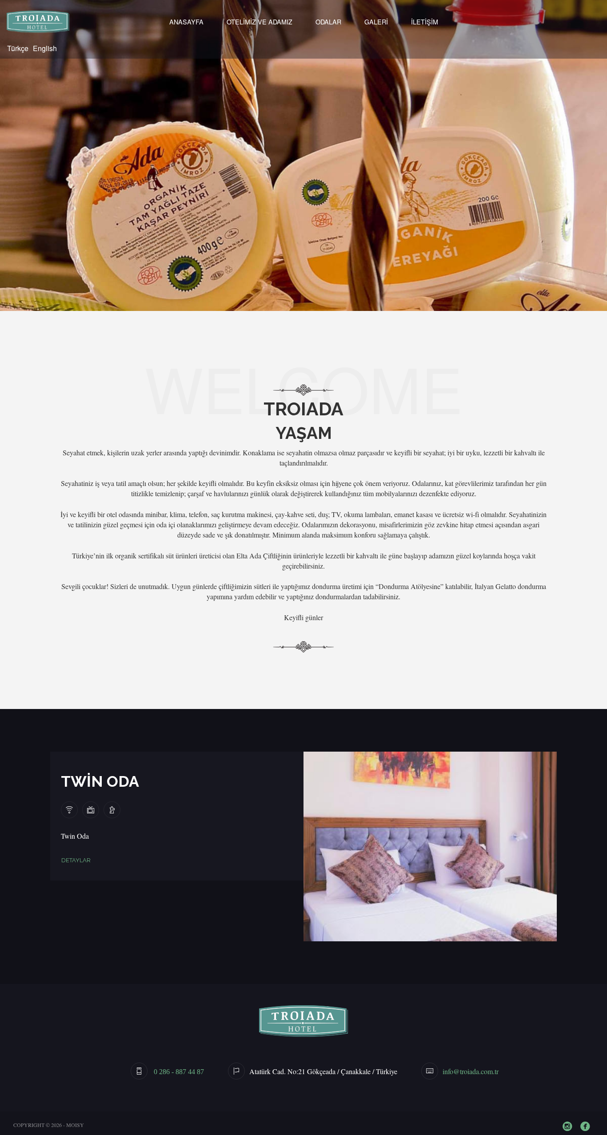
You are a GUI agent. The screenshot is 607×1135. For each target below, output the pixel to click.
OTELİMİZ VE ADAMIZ (259, 21)
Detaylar (76, 860)
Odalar (328, 21)
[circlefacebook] (587, 1127)
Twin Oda (100, 781)
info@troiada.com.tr (471, 1071)
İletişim (424, 21)
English (45, 48)
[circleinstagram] (569, 1127)
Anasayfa (186, 21)
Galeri (376, 21)
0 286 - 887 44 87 (178, 1071)
